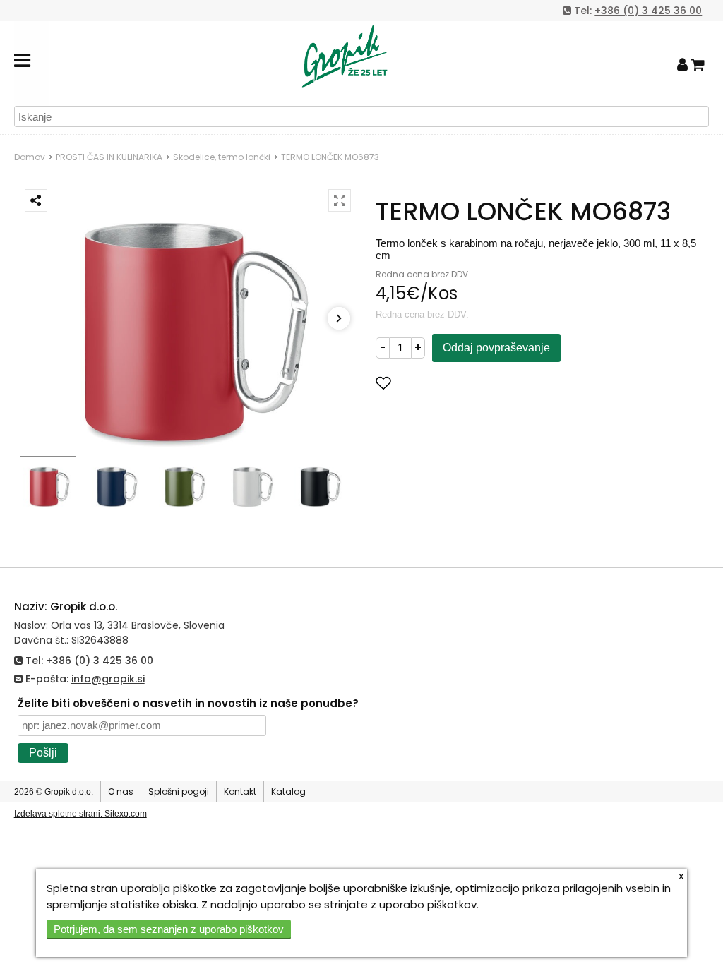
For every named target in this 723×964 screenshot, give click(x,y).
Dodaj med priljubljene (453, 383)
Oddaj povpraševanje (496, 348)
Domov (29, 157)
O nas (120, 791)
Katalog (288, 791)
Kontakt (240, 791)
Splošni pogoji (178, 791)
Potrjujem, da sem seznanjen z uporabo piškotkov (169, 929)
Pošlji (43, 753)
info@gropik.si (108, 679)
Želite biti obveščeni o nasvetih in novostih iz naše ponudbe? (188, 703)
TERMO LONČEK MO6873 (330, 157)
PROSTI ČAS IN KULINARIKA (109, 157)
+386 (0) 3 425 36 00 (648, 11)
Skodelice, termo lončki (221, 157)
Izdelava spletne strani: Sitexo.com (80, 814)
